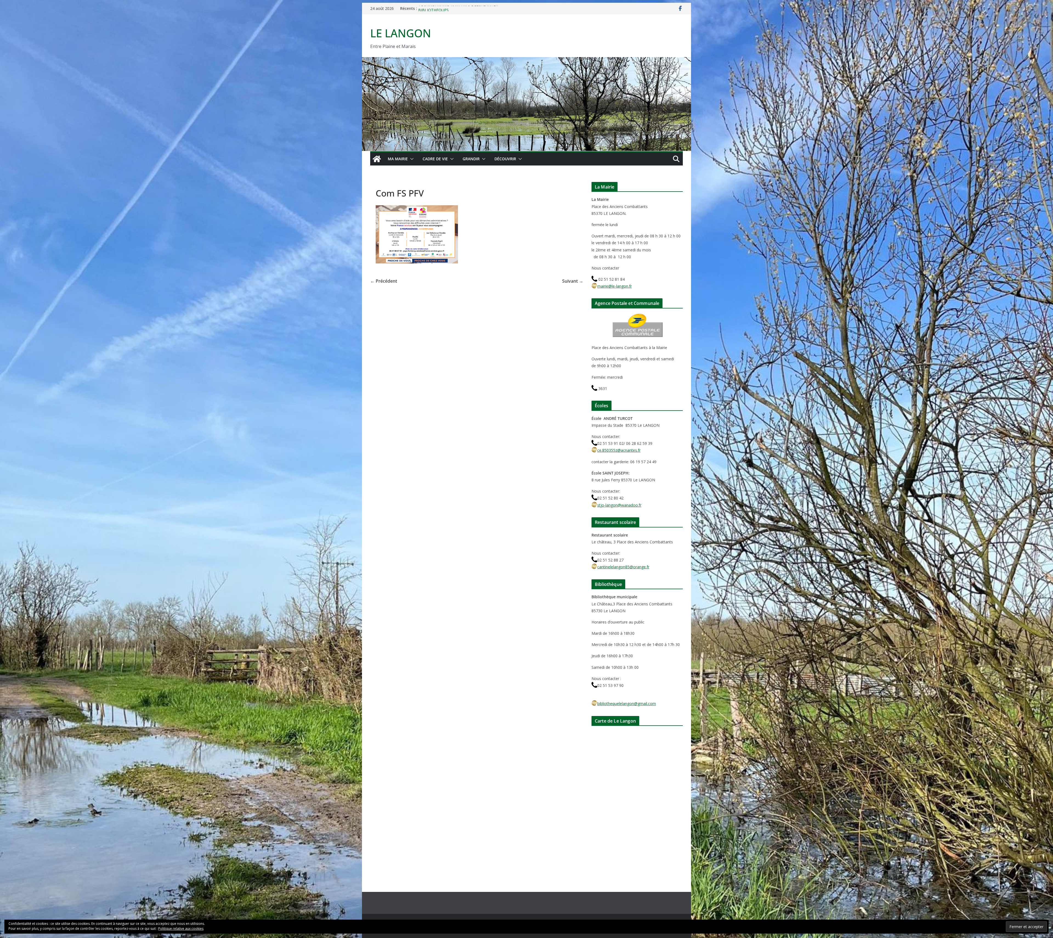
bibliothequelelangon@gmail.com (626, 703)
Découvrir (505, 158)
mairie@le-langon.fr (614, 286)
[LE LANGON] (526, 61)
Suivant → (572, 281)
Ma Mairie (398, 158)
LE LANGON (400, 33)
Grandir (471, 158)
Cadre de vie (435, 158)
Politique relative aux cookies (180, 928)
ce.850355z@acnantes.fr (619, 450)
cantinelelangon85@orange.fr (623, 566)
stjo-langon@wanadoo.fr (619, 505)
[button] (411, 159)
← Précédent (383, 281)
